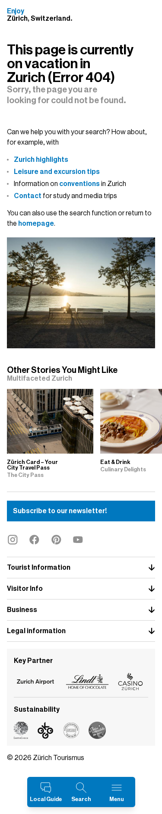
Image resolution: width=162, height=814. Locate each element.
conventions (79, 183)
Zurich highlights (41, 159)
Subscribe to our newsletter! (60, 511)
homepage (36, 223)
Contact (27, 195)
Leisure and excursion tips (57, 171)
